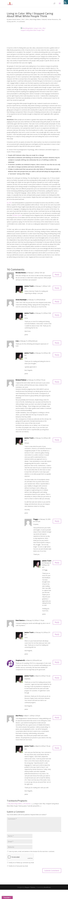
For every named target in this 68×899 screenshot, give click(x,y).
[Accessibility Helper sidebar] (66, 2)
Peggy (35, 519)
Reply (57, 274)
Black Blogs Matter (35, 19)
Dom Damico (20, 620)
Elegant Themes (30, 887)
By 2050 (9, 203)
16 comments (21, 21)
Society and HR (11, 21)
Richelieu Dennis (17, 215)
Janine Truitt (29, 286)
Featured (44, 19)
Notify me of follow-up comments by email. (21, 862)
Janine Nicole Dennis (14, 19)
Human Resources (52, 19)
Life (60, 19)
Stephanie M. (20, 660)
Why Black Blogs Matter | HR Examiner (19, 803)
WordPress (47, 887)
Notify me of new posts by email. (18, 866)
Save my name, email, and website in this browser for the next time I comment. (32, 851)
